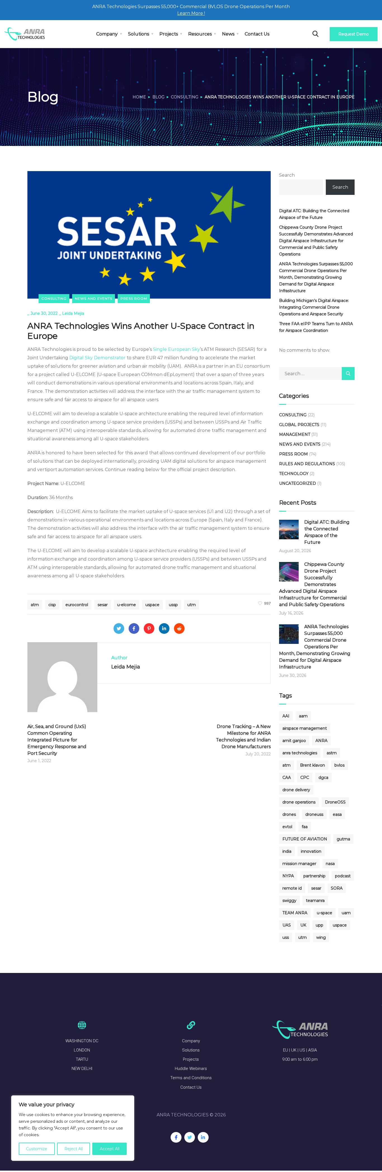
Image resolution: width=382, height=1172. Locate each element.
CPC (304, 777)
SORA (337, 888)
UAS (286, 925)
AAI (285, 716)
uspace (152, 604)
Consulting (184, 97)
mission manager (299, 863)
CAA (286, 777)
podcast (343, 875)
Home (139, 97)
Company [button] (107, 34)
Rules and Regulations (307, 463)
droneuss (314, 814)
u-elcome (126, 604)
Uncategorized (297, 483)
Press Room (134, 298)
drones (289, 814)
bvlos (339, 765)
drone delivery (296, 789)
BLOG (158, 97)
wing (321, 937)
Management (294, 434)
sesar (103, 604)
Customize (36, 1148)
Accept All (109, 1148)
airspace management (304, 728)
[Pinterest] (149, 628)
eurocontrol (76, 604)
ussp (173, 604)
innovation (311, 851)
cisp (52, 604)
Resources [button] (200, 34)
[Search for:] (317, 373)
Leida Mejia (73, 313)
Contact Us (257, 34)
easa (337, 814)
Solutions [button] (138, 34)
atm (35, 604)
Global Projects (299, 424)
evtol (287, 826)
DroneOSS (335, 802)
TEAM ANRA (294, 912)
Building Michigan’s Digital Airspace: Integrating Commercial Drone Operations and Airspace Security (314, 307)
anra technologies (299, 752)
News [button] (228, 34)
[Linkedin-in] (203, 1137)
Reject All (73, 1148)
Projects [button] (168, 34)
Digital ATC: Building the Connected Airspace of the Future (314, 214)
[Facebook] (134, 628)
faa (305, 826)
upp (319, 925)
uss (285, 937)
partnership (314, 875)
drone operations (298, 802)
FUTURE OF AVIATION (304, 839)
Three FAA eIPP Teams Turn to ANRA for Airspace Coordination (316, 327)
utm (191, 604)
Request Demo (353, 34)
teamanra (315, 900)
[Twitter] (119, 628)
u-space (324, 912)
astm (332, 752)
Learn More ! (191, 13)
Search (287, 175)
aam (303, 716)
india (286, 851)
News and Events (93, 298)
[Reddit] (179, 628)
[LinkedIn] (164, 628)
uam (346, 912)
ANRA (321, 740)
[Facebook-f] (176, 1137)
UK (303, 925)
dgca (323, 777)
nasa (330, 863)
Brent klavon (312, 765)
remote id (292, 888)
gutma (343, 839)
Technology (293, 473)
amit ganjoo (294, 740)
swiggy (289, 900)
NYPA (288, 875)
